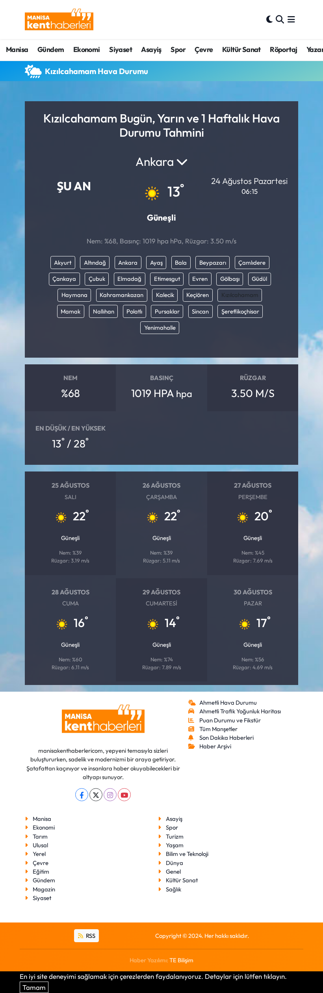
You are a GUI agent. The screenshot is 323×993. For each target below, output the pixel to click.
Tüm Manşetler (218, 729)
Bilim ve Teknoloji (187, 854)
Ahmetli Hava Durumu (228, 702)
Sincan (200, 311)
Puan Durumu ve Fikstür (230, 720)
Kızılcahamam (239, 295)
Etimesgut (167, 278)
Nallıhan (103, 311)
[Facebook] (81, 794)
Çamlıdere (251, 262)
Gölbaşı (229, 278)
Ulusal (40, 845)
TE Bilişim (181, 960)
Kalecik (165, 295)
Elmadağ (129, 278)
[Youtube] (124, 794)
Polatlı (134, 311)
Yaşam (175, 845)
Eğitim (41, 871)
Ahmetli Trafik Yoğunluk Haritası (240, 711)
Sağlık (173, 889)
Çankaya (64, 278)
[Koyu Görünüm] (269, 19)
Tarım (40, 836)
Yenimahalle (160, 327)
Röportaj (283, 49)
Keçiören (197, 295)
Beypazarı (212, 262)
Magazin (44, 889)
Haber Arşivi (215, 746)
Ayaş (156, 262)
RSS (90, 935)
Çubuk (97, 278)
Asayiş (151, 49)
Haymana (74, 295)
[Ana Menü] (291, 19)
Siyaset (120, 49)
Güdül (259, 278)
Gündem (50, 49)
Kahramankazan (121, 295)
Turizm (175, 836)
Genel (173, 871)
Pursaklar (167, 311)
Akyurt (62, 262)
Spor (178, 49)
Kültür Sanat (241, 49)
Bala (181, 262)
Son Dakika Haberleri (226, 737)
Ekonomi (86, 49)
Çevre (204, 49)
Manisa (17, 49)
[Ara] (280, 19)
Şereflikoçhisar (240, 311)
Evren (200, 278)
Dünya (174, 863)
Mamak (70, 311)
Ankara (127, 262)
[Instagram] (110, 794)
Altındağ (95, 262)
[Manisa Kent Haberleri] (59, 19)
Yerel (39, 854)
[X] (95, 794)
